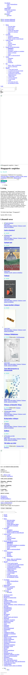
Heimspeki (6, 618)
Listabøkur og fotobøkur (10, 633)
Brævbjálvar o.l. (8, 607)
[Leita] (16, 88)
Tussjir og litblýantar (12, 66)
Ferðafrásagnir (7, 610)
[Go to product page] (15, 223)
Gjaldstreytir (4, 497)
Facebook (3, 182)
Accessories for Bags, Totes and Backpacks (14, 661)
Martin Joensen (17, 177)
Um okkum (7, 3)
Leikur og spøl (9, 40)
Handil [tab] (5, 514)
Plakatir (5, 649)
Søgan (8, 5)
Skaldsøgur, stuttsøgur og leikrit (11, 654)
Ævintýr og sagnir (8, 594)
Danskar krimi (7, 640)
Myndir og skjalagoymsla (10, 597)
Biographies (7, 596)
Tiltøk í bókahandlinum (12, 4)
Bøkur (7, 25)
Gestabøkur (10, 36)
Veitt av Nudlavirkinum (6, 502)
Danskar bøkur (11, 27)
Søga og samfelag (8, 658)
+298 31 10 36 (6, 474)
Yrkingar (15, 225)
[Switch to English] (9, 15)
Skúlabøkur (6, 657)
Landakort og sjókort (9, 632)
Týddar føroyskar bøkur (13, 30)
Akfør (9, 41)
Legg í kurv (3, 180)
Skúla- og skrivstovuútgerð (14, 55)
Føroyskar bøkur (11, 26)
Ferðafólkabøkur (8, 608)
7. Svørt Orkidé (11, 79)
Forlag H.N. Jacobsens (10, 9)
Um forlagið (9, 11)
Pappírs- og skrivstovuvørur (12, 47)
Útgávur (9, 589)
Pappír (9, 54)
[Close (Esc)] (6, 672)
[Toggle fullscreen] (2, 672)
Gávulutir (8, 34)
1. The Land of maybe (13, 69)
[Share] (4, 672)
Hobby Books (7, 622)
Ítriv (7, 63)
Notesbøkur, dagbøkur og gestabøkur (16, 51)
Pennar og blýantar (12, 52)
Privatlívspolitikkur (6, 498)
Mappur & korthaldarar (9, 644)
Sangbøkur (12, 176)
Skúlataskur (10, 58)
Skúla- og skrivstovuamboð (10, 656)
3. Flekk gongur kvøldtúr (13, 72)
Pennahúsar (10, 62)
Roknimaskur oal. (8, 653)
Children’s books (8, 600)
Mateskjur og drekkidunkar (10, 636)
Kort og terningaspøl (9, 628)
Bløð (8, 527)
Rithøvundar (7, 585)
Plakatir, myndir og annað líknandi (15, 38)
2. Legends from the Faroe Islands (15, 70)
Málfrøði (6, 635)
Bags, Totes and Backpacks (10, 660)
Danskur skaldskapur (9, 639)
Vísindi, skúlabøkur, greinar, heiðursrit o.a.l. (14, 604)
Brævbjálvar (10, 50)
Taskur (7, 56)
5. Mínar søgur (11, 76)
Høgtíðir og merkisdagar (13, 37)
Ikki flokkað (7, 614)
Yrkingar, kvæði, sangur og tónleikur (13, 272)
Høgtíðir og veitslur (8, 621)
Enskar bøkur (11, 29)
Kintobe (10, 59)
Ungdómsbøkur (7, 664)
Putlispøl (9, 539)
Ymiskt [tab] (5, 516)
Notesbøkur (6, 643)
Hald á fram (8, 508)
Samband (9, 584)
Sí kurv (3, 508)
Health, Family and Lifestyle (11, 617)
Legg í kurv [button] (7, 224)
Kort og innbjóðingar (9, 650)
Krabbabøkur (7, 629)
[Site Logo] (8, 20)
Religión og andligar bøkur (10, 601)
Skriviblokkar (7, 603)
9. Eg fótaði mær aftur (13, 81)
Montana (10, 61)
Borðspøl (10, 43)
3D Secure (4, 496)
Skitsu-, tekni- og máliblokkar (14, 65)
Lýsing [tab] (5, 185)
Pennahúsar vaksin (8, 646)
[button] (2, 86)
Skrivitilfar (6, 647)
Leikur (5, 599)
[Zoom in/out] (1, 672)
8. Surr (9, 80)
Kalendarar (6, 625)
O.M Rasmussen (20, 337)
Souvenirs (6, 611)
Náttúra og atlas (7, 638)
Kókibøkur (6, 626)
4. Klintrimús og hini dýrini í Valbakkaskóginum (14, 568)
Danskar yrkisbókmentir (10, 642)
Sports (5, 624)
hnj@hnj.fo (10, 476)
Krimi (5, 631)
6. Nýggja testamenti (12, 77)
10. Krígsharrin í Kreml (13, 83)
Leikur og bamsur (12, 44)
